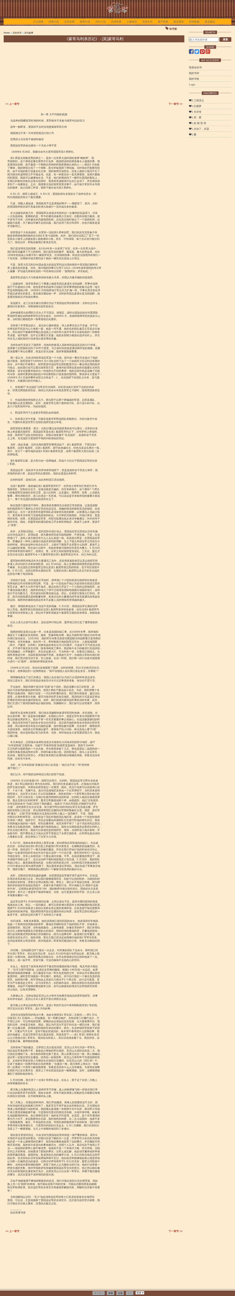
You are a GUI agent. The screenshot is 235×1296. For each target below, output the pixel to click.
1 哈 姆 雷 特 (198, 123)
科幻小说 (100, 21)
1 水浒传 (196, 111)
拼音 (110, 1293)
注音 (120, 1293)
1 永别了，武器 (200, 128)
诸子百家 (163, 21)
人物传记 (132, 21)
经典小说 (54, 21)
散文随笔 (178, 21)
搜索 (225, 39)
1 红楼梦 (196, 106)
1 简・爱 (196, 117)
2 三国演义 (197, 100)
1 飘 (193, 134)
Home (7, 33)
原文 (129, 1293)
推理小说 (85, 21)
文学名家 (69, 21)
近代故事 (28, 33)
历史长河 (147, 21)
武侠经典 (116, 21)
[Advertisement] (94, 69)
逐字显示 (99, 1293)
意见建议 (210, 21)
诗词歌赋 (194, 21)
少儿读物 (38, 21)
